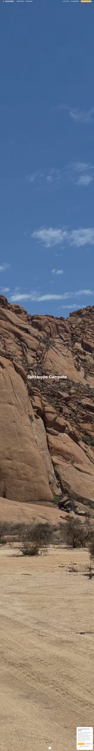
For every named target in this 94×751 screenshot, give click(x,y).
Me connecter (75, 1)
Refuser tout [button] (88, 743)
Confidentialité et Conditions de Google (84, 747)
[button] (85, 746)
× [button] (91, 728)
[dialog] (85, 738)
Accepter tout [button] (81, 743)
